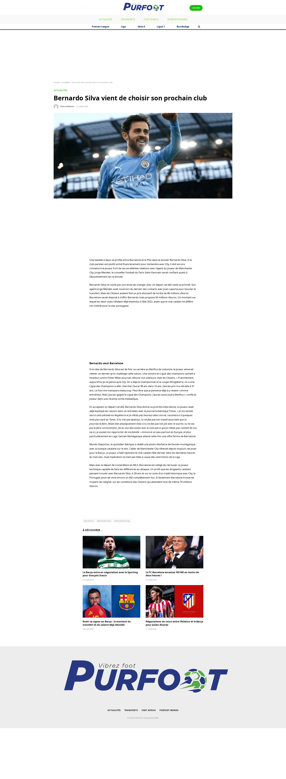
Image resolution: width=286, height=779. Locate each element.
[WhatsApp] (59, 213)
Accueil (57, 82)
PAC (156, 718)
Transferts (128, 19)
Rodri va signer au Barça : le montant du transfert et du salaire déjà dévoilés (107, 623)
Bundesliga (183, 26)
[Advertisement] (143, 55)
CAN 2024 (196, 8)
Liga (123, 26)
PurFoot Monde (177, 19)
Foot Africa (151, 19)
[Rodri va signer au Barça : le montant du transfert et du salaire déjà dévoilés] (111, 601)
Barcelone (89, 520)
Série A (141, 26)
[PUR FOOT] (143, 8)
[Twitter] (59, 227)
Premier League (100, 26)
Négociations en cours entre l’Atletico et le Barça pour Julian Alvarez (174, 623)
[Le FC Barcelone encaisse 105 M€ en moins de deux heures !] (174, 552)
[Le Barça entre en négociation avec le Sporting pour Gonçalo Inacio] (111, 552)
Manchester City (122, 520)
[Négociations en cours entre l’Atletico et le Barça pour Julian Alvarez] (174, 601)
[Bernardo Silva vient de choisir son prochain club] (143, 156)
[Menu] (86, 7)
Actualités (105, 19)
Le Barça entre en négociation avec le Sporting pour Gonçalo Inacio (110, 574)
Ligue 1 (161, 26)
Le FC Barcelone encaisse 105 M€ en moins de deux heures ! (172, 574)
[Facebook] (59, 220)
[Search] (198, 26)
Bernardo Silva (104, 520)
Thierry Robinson (67, 106)
